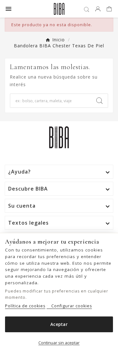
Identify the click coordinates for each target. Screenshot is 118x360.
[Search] (99, 100)
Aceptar (59, 324)
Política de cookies (25, 306)
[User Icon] (97, 8)
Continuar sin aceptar (59, 342)
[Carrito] (110, 9)
